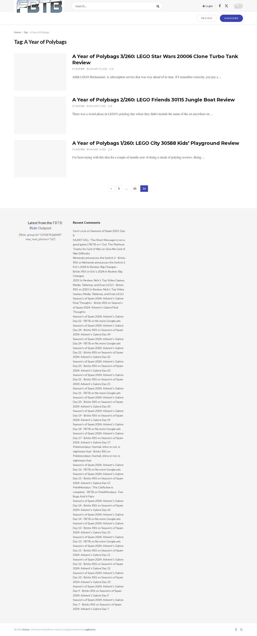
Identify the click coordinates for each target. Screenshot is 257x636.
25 (135, 188)
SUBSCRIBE (231, 18)
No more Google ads (108, 321)
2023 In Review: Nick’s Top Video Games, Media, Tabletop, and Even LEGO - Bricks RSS (99, 285)
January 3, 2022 (97, 149)
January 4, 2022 (97, 106)
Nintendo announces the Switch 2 (103, 262)
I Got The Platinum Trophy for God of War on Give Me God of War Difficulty (99, 249)
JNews (26, 629)
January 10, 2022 (98, 68)
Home (17, 32)
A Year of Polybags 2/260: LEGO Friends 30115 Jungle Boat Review (153, 100)
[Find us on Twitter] (226, 6)
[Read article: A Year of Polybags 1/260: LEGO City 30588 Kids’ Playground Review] (40, 158)
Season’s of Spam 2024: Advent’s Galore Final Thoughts (98, 307)
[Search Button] (159, 6)
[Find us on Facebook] (220, 6)
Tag (25, 32)
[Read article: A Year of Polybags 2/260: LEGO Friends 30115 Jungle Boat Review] (40, 115)
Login (209, 6)
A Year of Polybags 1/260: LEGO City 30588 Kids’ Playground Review (155, 143)
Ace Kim (80, 68)
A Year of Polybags (39, 32)
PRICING (207, 18)
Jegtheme (90, 629)
